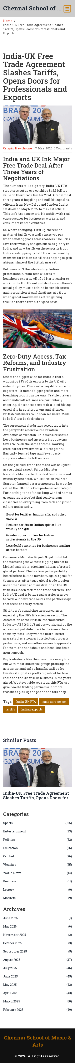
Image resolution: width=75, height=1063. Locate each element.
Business (37, 881)
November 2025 (37, 935)
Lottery (37, 890)
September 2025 (37, 951)
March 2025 (37, 1001)
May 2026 (37, 926)
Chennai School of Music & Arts (33, 8)
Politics (37, 840)
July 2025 (37, 968)
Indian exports (32, 709)
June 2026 (37, 918)
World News (37, 873)
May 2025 (37, 985)
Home (7, 21)
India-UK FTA (26, 702)
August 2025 (37, 960)
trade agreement (53, 702)
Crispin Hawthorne (17, 148)
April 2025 (37, 993)
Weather (37, 865)
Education (37, 848)
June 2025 (37, 976)
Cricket (37, 856)
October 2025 (37, 943)
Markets (37, 898)
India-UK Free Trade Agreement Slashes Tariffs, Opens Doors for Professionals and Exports (36, 797)
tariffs (10, 709)
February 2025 (37, 1010)
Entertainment (37, 831)
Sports (37, 823)
